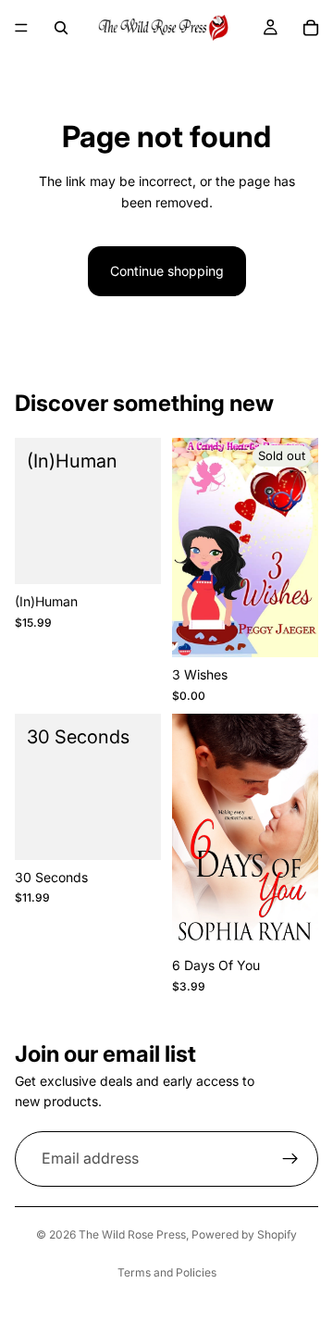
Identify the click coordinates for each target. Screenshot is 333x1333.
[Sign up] (290, 1159)
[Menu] (21, 27)
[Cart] (310, 27)
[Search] (61, 27)
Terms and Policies (166, 1272)
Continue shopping (167, 271)
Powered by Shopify (244, 1234)
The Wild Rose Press (132, 1234)
